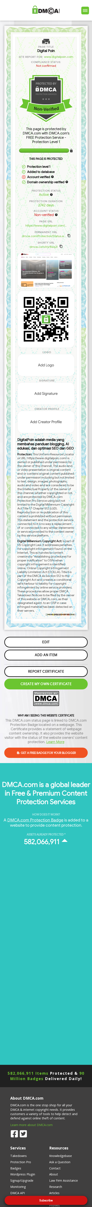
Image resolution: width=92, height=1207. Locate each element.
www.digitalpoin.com (58, 57)
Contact (55, 1168)
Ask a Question (59, 1162)
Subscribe (46, 1200)
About (53, 1174)
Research (55, 1187)
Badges (15, 1168)
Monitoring (18, 1187)
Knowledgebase (60, 1156)
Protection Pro (20, 1162)
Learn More (55, 742)
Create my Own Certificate (46, 684)
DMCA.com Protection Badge (35, 820)
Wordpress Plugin (22, 1174)
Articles (54, 1193)
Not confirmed (46, 66)
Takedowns (18, 1156)
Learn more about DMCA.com (31, 1125)
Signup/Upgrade (21, 1180)
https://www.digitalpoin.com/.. (46, 225)
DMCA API (17, 1193)
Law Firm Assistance (63, 1180)
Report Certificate (46, 671)
